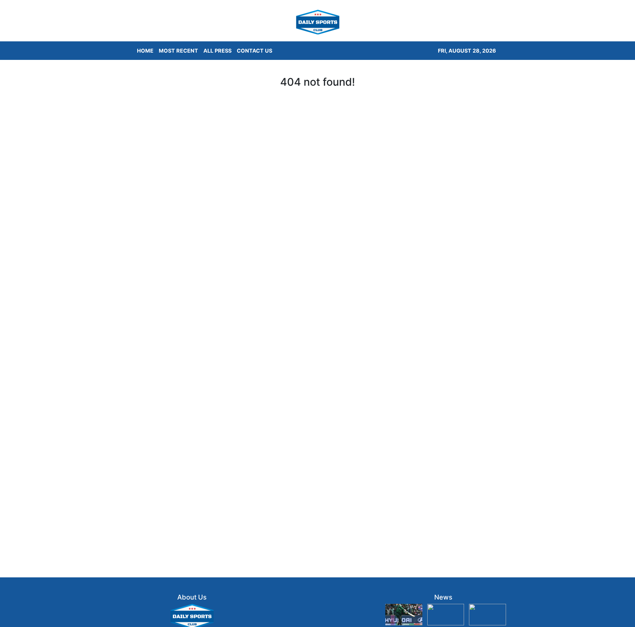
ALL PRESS (217, 50)
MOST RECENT (178, 50)
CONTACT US (254, 50)
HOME (145, 50)
